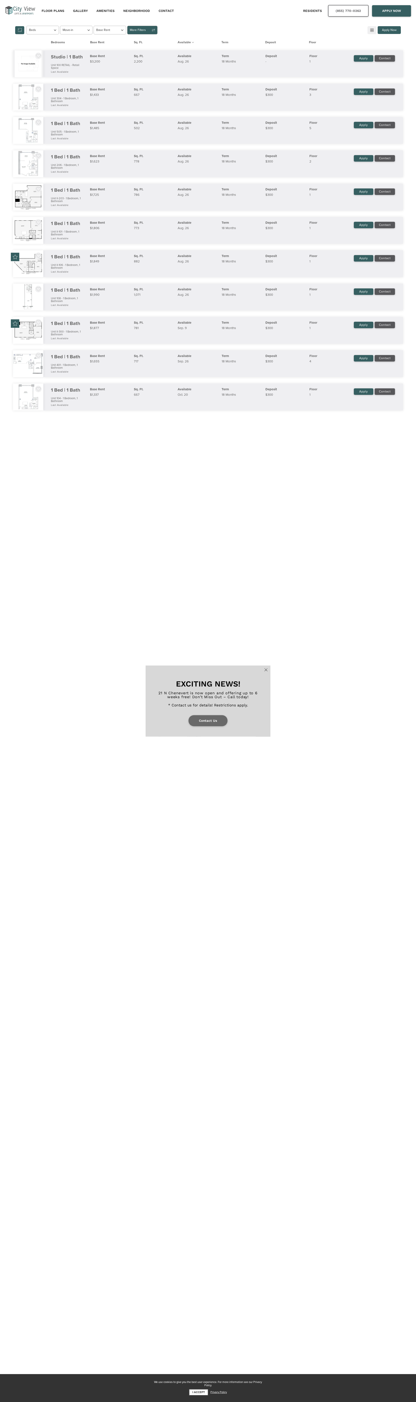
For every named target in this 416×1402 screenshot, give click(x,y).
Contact (385, 58)
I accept (198, 1392)
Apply (363, 58)
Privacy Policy (218, 1392)
